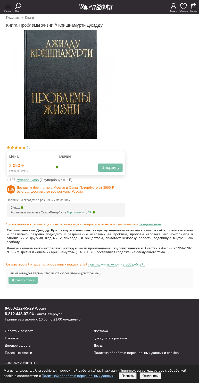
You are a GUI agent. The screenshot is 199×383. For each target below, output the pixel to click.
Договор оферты (18, 345)
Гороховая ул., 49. (79, 212)
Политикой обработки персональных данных (77, 376)
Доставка (101, 331)
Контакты (12, 338)
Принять (128, 376)
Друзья (99, 345)
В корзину (110, 167)
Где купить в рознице (110, 338)
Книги (29, 17)
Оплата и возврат (19, 331)
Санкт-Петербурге (83, 187)
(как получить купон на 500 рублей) (116, 264)
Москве (59, 187)
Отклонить (150, 376)
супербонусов (28, 180)
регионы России (70, 191)
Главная (12, 17)
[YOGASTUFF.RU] (96, 9)
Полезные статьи (18, 353)
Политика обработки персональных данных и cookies (136, 353)
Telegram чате (150, 224)
